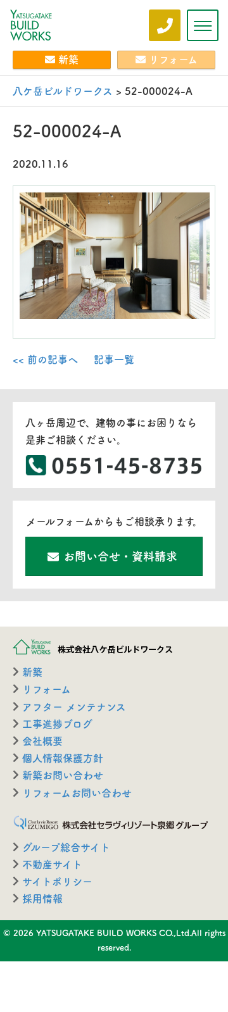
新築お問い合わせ (62, 775)
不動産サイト (52, 864)
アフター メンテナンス (74, 707)
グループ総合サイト (66, 847)
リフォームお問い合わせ (77, 793)
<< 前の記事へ (45, 359)
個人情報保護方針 (62, 758)
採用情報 (42, 899)
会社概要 (42, 741)
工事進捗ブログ (57, 724)
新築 (68, 59)
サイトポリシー (57, 882)
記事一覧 (114, 359)
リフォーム (173, 59)
